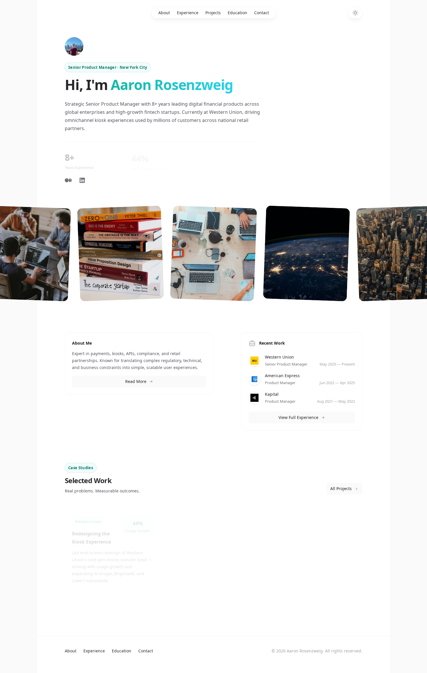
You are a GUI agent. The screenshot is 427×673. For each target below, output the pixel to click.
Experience (187, 12)
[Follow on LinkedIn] (82, 180)
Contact (261, 12)
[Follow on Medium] (68, 180)
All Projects (341, 488)
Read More (135, 381)
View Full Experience (298, 417)
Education (237, 12)
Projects (213, 12)
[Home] (74, 46)
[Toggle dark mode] (355, 13)
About (164, 12)
